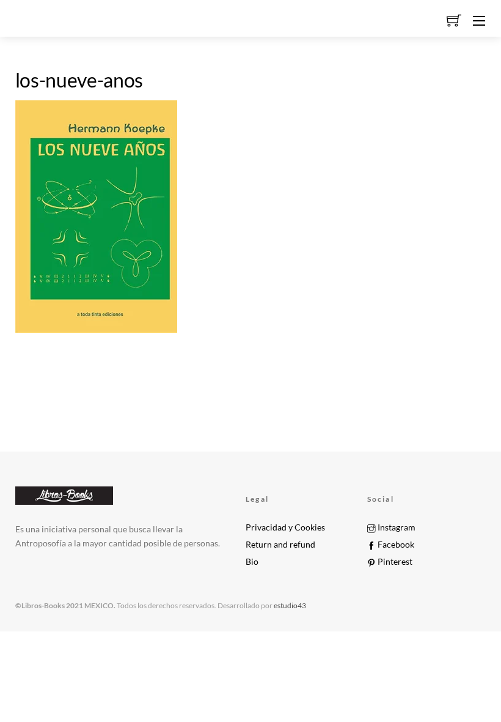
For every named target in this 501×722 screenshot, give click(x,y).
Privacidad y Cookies (285, 527)
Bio (252, 562)
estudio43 (289, 605)
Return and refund (280, 544)
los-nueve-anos (79, 80)
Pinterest (394, 562)
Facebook (395, 544)
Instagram (395, 527)
